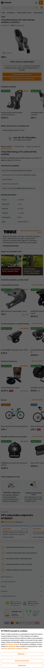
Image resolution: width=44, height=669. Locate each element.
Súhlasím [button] (22, 654)
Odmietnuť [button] (22, 665)
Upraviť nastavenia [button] (22, 661)
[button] (11, 646)
